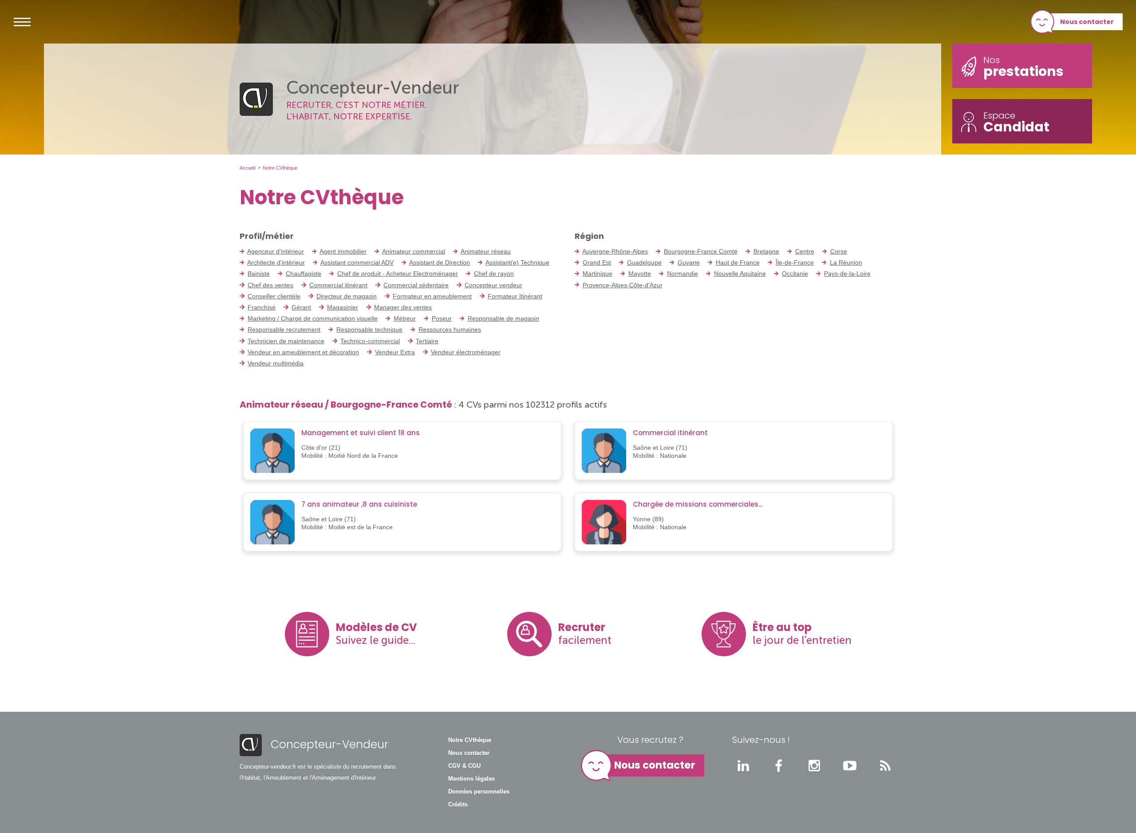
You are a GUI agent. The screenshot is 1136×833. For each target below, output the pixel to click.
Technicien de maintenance (286, 341)
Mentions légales (471, 779)
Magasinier (342, 307)
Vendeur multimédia (276, 363)
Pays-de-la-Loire (847, 273)
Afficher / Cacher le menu (22, 22)
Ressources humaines (449, 329)
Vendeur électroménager (466, 352)
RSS (885, 765)
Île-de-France (795, 262)
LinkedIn (743, 765)
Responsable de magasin (503, 318)
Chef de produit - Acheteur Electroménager (397, 273)
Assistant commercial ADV (357, 262)
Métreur (405, 318)
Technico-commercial (370, 341)
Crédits (458, 804)
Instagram (814, 765)
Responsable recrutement (284, 329)
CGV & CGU (464, 766)
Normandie (682, 273)
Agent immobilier (343, 251)
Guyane (689, 262)
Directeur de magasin (346, 296)
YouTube (850, 765)
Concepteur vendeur (493, 285)
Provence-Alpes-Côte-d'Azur (623, 285)
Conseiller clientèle (274, 296)
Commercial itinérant (338, 285)
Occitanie (795, 273)
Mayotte (639, 273)
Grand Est (597, 262)
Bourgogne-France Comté (701, 251)
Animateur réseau (486, 251)
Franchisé (262, 307)
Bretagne (766, 251)
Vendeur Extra (395, 352)
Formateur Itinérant (515, 296)
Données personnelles (478, 792)
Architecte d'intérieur (276, 262)
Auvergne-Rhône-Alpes (615, 251)
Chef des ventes (270, 285)
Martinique (597, 273)
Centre (804, 251)
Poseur (442, 318)
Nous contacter (1087, 21)
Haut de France (738, 262)
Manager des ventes (403, 307)
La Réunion (846, 262)
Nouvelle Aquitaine (740, 273)
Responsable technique (369, 329)
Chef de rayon (494, 273)
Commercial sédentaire (416, 285)
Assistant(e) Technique (517, 262)
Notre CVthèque (469, 740)
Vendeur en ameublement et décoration (303, 352)
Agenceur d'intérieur (275, 251)
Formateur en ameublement (432, 296)
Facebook (779, 765)
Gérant (301, 307)
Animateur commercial (413, 251)
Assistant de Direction (439, 262)
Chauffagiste (303, 273)
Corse (838, 251)
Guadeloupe (644, 262)
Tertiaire (427, 341)
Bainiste (259, 273)
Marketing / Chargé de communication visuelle (313, 318)
